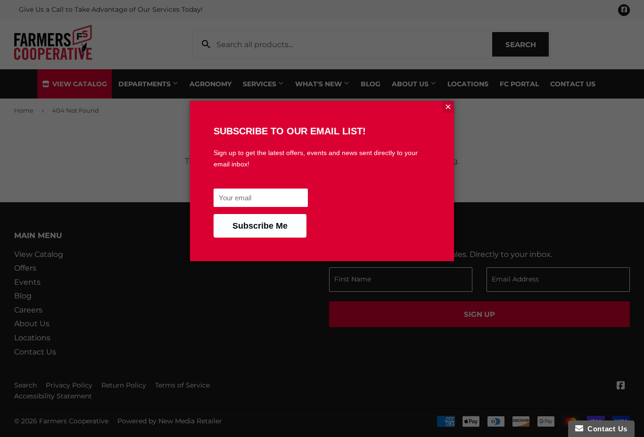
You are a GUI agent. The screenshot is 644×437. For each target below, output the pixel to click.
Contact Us (605, 429)
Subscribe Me (260, 226)
